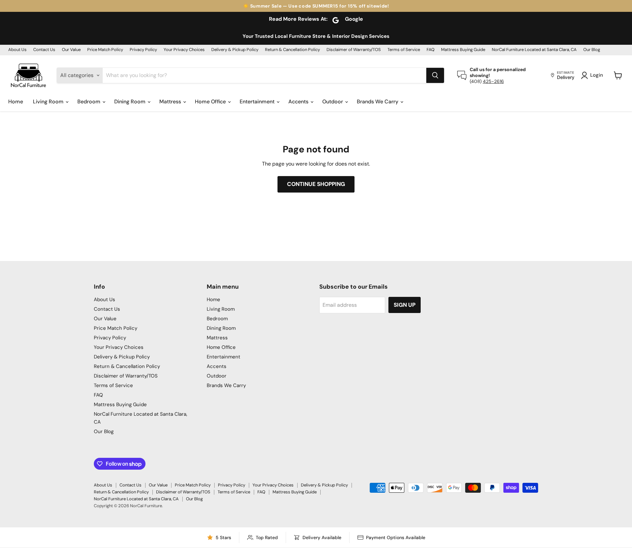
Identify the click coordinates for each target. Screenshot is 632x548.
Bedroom (89, 101)
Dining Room (130, 101)
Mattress (170, 101)
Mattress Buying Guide (463, 49)
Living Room (49, 101)
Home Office (211, 101)
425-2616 (493, 81)
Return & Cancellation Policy (292, 49)
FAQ (430, 49)
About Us (17, 49)
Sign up (404, 304)
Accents (299, 101)
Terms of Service (403, 49)
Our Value (71, 49)
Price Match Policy (105, 49)
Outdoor (333, 101)
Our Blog (591, 49)
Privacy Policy (143, 49)
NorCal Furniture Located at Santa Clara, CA (534, 49)
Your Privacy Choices (184, 49)
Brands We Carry (378, 101)
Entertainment (258, 101)
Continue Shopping (316, 184)
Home (15, 101)
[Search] (435, 75)
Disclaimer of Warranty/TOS (354, 49)
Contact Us (44, 49)
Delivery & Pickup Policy (234, 49)
